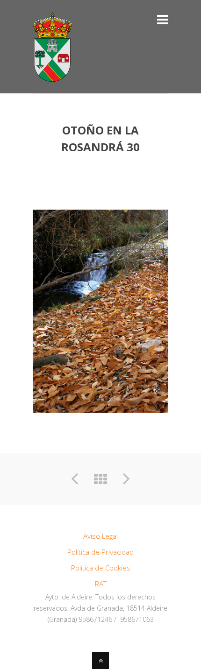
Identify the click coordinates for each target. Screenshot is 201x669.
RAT (101, 583)
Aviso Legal (100, 536)
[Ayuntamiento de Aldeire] (52, 76)
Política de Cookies (100, 567)
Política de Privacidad (100, 551)
